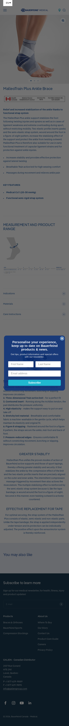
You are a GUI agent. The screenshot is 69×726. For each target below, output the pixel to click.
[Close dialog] (62, 338)
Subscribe (34, 382)
